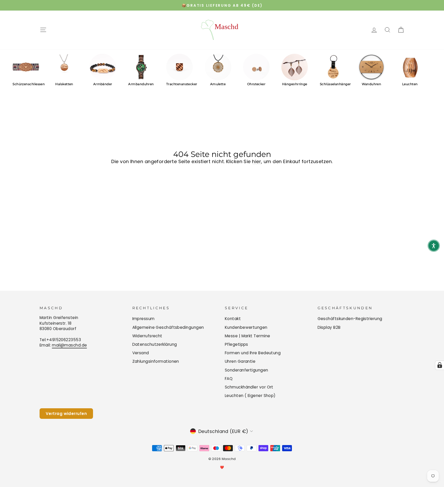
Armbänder (102, 84)
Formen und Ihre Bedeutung (253, 353)
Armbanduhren (141, 84)
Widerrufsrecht (147, 336)
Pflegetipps (236, 344)
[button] (434, 246)
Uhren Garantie (240, 361)
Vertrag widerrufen (66, 413)
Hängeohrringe (294, 84)
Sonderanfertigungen (246, 370)
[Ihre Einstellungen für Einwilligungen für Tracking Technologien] (439, 365)
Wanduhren (371, 84)
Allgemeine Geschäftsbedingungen (168, 327)
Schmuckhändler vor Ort (249, 387)
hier (256, 161)
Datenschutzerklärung (154, 344)
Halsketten (64, 84)
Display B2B (329, 327)
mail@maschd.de (69, 345)
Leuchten (410, 84)
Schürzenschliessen (26, 84)
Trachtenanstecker (179, 84)
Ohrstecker (256, 84)
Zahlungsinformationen (155, 361)
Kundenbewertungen (246, 327)
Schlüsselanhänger (333, 84)
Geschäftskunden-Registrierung (350, 318)
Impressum (143, 318)
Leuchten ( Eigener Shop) (250, 395)
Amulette (218, 84)
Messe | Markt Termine (247, 336)
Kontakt (233, 318)
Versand (140, 353)
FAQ (229, 378)
